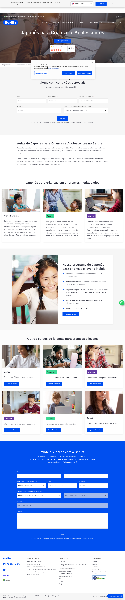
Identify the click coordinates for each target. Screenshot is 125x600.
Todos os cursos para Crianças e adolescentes (30, 65)
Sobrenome (53, 97)
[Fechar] (92, 62)
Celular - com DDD (86, 97)
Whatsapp (67, 462)
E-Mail (20, 106)
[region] (63, 69)
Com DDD (52, 482)
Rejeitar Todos (68, 73)
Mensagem (21, 511)
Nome (20, 97)
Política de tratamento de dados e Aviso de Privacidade (79, 122)
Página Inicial (7, 65)
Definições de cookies (41, 73)
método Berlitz (91, 273)
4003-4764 (58, 459)
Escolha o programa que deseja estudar (78, 106)
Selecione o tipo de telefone (27, 481)
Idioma (19, 501)
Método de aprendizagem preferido (30, 491)
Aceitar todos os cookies (84, 73)
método (98, 151)
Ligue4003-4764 (40, 16)
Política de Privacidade (53, 68)
